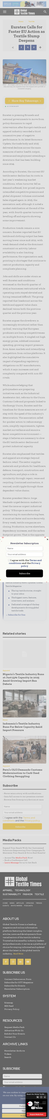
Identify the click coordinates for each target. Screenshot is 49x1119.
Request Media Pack (36, 1114)
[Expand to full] (41, 1097)
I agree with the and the (25, 563)
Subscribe (24, 573)
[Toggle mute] (37, 1097)
